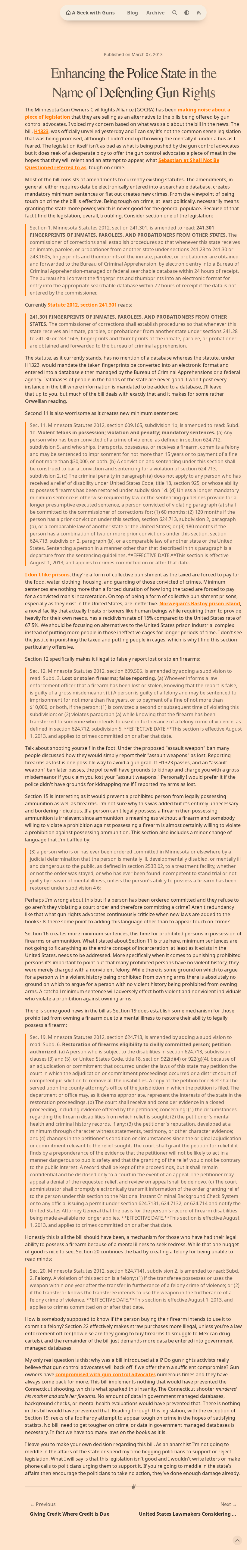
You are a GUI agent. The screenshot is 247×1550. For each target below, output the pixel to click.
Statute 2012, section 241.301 (82, 304)
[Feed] (198, 12)
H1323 (41, 131)
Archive (155, 12)
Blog (132, 12)
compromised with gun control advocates (105, 1374)
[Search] (174, 12)
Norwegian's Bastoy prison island (199, 603)
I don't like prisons (47, 574)
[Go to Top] (237, 1540)
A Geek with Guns (93, 12)
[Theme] (186, 12)
